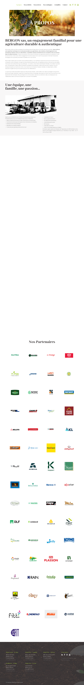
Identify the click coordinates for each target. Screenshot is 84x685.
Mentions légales (65, 660)
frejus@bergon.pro (10, 670)
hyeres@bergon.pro (48, 659)
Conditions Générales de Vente (68, 658)
